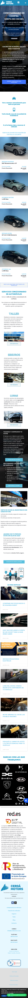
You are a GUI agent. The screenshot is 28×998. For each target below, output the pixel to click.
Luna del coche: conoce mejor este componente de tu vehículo (13, 688)
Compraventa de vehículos (14, 908)
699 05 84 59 (14, 942)
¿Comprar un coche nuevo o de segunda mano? (14, 604)
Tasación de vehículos (14, 911)
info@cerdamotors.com (14, 931)
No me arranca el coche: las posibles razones (14, 716)
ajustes (11, 993)
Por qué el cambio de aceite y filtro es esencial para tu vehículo (14, 744)
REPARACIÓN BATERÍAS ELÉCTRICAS (11, 660)
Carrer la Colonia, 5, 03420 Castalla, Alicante (14, 952)
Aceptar (4, 995)
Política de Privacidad (14, 976)
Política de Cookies (14, 980)
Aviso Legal (14, 972)
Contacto (14, 923)
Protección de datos (13, 985)
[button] (25, 3)
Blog (14, 920)
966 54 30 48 (14, 936)
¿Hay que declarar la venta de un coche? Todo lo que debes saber (14, 632)
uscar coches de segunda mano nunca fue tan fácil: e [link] (14, 57)
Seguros (14, 914)
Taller (14, 917)
